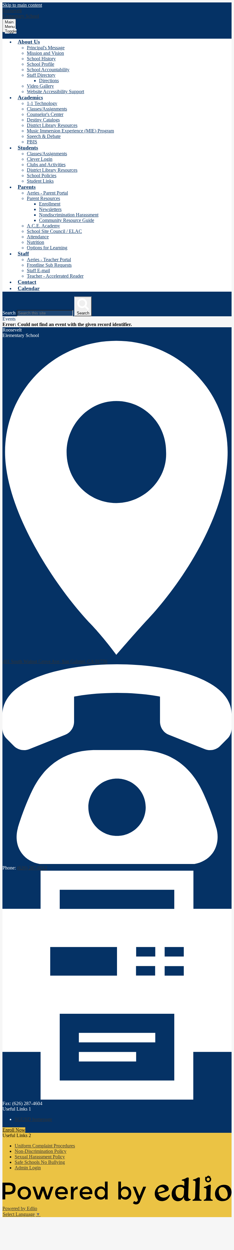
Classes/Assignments (47, 108)
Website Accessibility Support (55, 91)
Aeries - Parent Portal (47, 192)
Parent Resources (43, 198)
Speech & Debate (44, 136)
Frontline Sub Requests (49, 265)
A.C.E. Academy (43, 225)
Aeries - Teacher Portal (49, 259)
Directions (49, 80)
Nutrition (35, 242)
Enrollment (49, 203)
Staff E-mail (38, 270)
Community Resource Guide (66, 220)
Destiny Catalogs (43, 119)
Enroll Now (13, 1129)
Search (9, 312)
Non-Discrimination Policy (40, 1151)
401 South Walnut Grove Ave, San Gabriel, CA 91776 (54, 661)
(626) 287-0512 (32, 867)
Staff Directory (41, 75)
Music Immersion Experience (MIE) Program (70, 130)
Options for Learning (47, 247)
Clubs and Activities (46, 164)
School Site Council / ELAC (54, 231)
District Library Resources (52, 125)
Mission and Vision (45, 53)
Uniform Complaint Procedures (45, 1145)
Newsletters (50, 209)
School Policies (41, 175)
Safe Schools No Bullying (40, 1162)
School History (41, 58)
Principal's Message (46, 47)
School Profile (40, 64)
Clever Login (39, 159)
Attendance (38, 236)
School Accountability (48, 69)
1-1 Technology (42, 103)
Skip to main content (22, 5)
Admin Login (28, 1167)
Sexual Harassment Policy (40, 1156)
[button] (29, 42)
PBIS (32, 141)
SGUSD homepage (33, 1119)
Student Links (40, 181)
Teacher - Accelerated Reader (55, 276)
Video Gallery (40, 86)
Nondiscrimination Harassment (68, 214)
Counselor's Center (45, 114)
